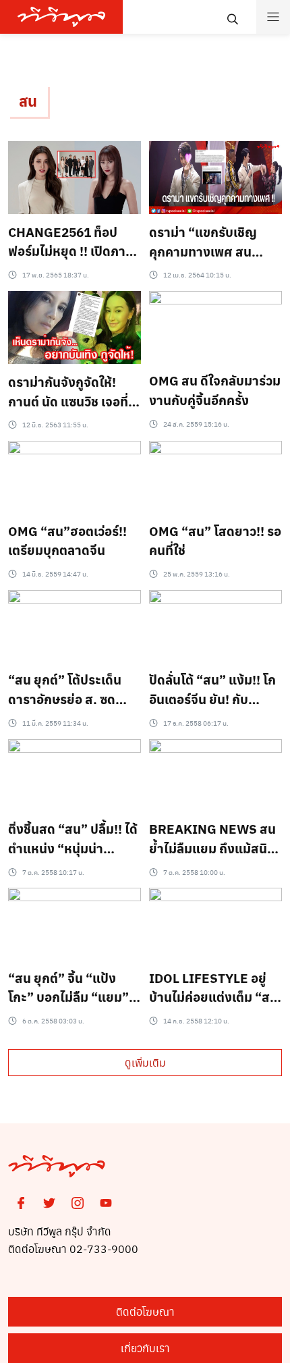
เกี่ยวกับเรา (145, 1348)
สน (28, 100)
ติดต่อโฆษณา (145, 1311)
